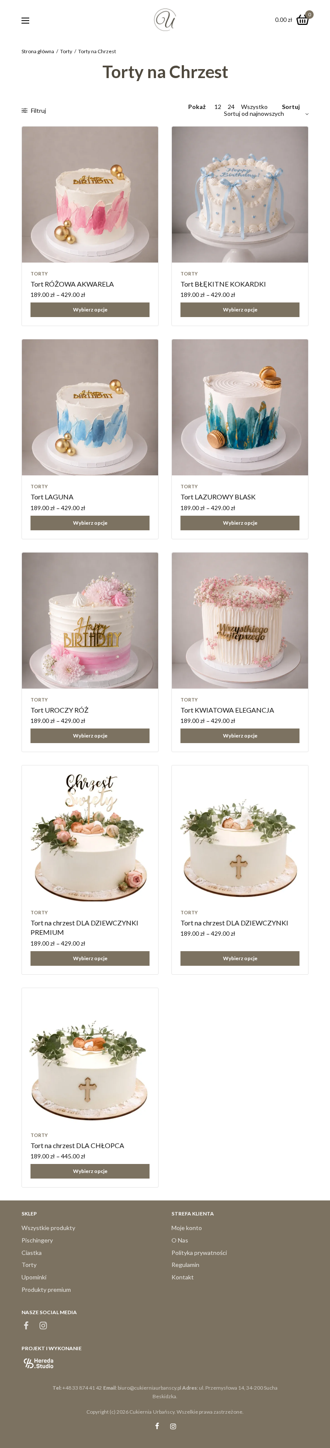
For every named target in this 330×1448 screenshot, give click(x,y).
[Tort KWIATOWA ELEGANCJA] (240, 621)
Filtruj (38, 110)
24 (231, 107)
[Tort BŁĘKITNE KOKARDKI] (240, 195)
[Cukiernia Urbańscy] (165, 19)
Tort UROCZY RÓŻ (60, 710)
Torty (66, 51)
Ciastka (31, 1252)
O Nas (179, 1240)
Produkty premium (46, 1289)
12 (217, 107)
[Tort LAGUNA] (90, 407)
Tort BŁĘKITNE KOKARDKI (223, 284)
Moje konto (186, 1227)
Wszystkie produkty (48, 1227)
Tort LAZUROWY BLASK (218, 497)
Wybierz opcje (90, 309)
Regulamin (185, 1265)
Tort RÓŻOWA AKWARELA (72, 284)
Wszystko (254, 107)
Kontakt (182, 1277)
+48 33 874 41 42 (82, 1388)
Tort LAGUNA (52, 497)
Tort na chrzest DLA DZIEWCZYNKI (234, 923)
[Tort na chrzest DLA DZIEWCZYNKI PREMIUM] (90, 833)
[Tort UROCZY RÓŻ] (90, 621)
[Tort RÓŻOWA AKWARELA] (90, 195)
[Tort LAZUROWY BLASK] (240, 407)
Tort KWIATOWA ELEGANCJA (227, 710)
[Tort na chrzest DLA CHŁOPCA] (90, 1056)
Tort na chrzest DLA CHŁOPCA (77, 1145)
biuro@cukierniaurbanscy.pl (149, 1388)
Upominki (33, 1277)
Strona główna (37, 51)
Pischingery (37, 1240)
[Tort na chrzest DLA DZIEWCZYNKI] (240, 833)
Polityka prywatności (199, 1252)
